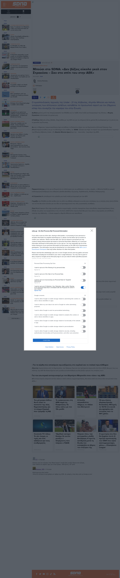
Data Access (60, 347)
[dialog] (60, 289)
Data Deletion (49, 347)
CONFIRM (46, 340)
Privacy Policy (71, 347)
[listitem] (60, 263)
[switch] (83, 267)
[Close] (92, 231)
